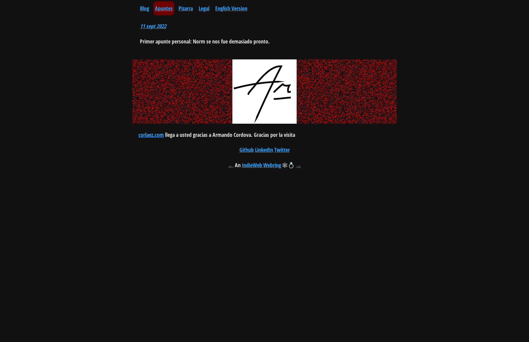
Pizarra (185, 8)
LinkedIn (264, 149)
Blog (144, 8)
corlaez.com (151, 134)
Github (246, 149)
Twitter (282, 149)
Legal (204, 8)
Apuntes (164, 8)
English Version (231, 8)
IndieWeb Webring (261, 165)
